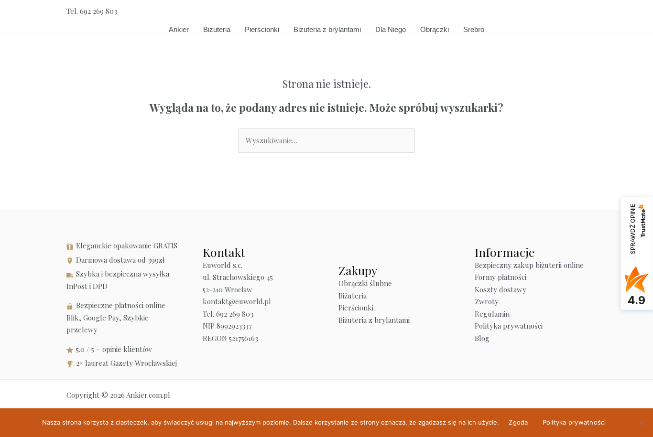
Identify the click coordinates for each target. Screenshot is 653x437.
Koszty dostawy (500, 289)
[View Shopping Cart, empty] (561, 11)
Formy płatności (500, 277)
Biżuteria (216, 29)
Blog (482, 338)
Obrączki (434, 29)
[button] (583, 11)
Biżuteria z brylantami (327, 29)
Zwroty (487, 301)
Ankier (179, 29)
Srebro (473, 29)
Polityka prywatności (509, 325)
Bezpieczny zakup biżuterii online (529, 265)
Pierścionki (262, 29)
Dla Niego (390, 29)
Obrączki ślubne (365, 283)
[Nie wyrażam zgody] (641, 422)
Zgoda (518, 422)
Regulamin (492, 314)
